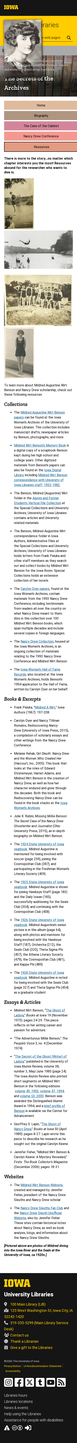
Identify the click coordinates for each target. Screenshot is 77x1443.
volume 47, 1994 (52, 1091)
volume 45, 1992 (27, 1091)
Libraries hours (15, 1395)
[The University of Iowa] (11, 8)
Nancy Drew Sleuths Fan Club (42, 1208)
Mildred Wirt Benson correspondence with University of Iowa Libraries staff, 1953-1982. (40, 480)
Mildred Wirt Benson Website (42, 1185)
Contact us (19, 1335)
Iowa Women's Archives (47, 61)
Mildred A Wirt (45, 707)
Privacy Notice (12, 1366)
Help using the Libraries (22, 1414)
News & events (16, 1408)
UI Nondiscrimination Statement (42, 1366)
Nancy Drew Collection (37, 641)
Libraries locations (18, 1401)
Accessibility (12, 1371)
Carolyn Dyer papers (35, 589)
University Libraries (28, 1294)
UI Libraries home (15, 61)
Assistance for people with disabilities (33, 1420)
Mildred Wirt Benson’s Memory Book (40, 445)
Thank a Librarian (24, 1341)
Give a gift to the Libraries (31, 1347)
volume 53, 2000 (32, 1096)
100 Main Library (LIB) (28, 1304)
